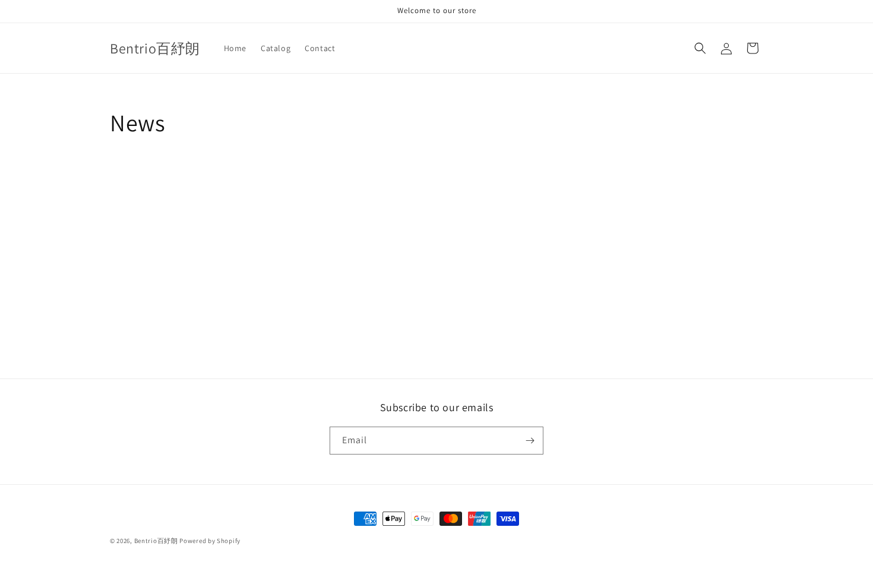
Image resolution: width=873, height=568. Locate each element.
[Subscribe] (530, 441)
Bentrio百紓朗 (156, 541)
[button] (700, 48)
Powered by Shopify (210, 541)
